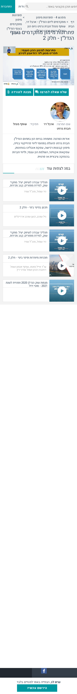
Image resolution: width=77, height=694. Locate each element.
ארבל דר (49, 124)
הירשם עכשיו (37, 688)
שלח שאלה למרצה (53, 92)
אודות (22, 6)
